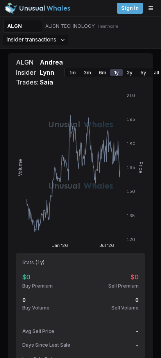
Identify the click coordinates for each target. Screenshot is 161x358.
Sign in (130, 8)
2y (129, 73)
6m (102, 73)
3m (87, 73)
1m (73, 73)
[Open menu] (153, 8)
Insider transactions (31, 39)
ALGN (14, 26)
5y (143, 73)
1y (116, 73)
